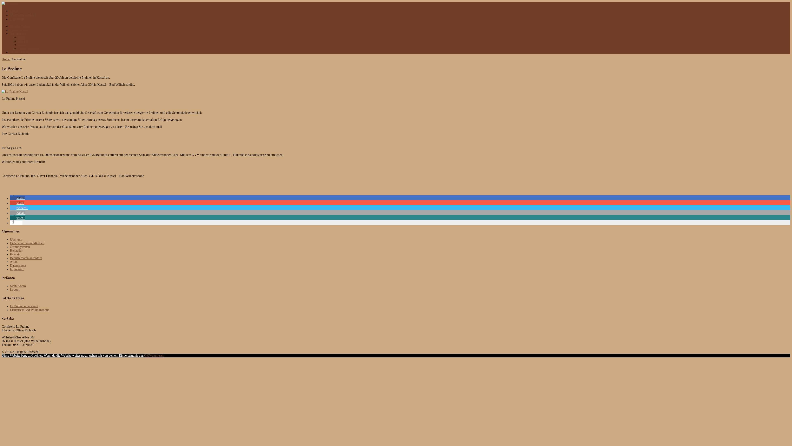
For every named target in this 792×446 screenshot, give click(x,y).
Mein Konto (18, 286)
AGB (13, 261)
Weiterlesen (156, 355)
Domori (22, 37)
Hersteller (16, 250)
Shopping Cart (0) (23, 15)
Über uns (16, 239)
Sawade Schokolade (28, 48)
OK (146, 355)
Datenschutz (18, 265)
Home (6, 59)
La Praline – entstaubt (24, 306)
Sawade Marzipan (19, 30)
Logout (14, 289)
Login (14, 11)
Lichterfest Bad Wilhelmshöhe (29, 310)
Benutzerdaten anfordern (26, 258)
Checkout (17, 19)
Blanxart (23, 45)
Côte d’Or (23, 41)
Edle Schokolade (18, 34)
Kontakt (15, 254)
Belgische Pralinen (20, 26)
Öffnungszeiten (20, 247)
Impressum (17, 269)
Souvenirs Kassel (19, 52)
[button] (17, 198)
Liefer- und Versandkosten (27, 243)
